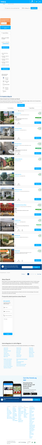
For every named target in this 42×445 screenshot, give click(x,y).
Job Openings (9, 412)
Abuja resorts (31, 356)
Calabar (25, 410)
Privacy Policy (9, 413)
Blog (7, 408)
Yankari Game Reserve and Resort (31, 415)
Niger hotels (6, 356)
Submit (8, 333)
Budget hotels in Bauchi (8, 359)
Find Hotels (34, 8)
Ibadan (25, 415)
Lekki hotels (31, 349)
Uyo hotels (18, 353)
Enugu (25, 412)
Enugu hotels (18, 356)
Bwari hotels (31, 350)
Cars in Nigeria (15, 420)
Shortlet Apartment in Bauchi (5, 27)
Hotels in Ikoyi (20, 412)
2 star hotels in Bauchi (7, 360)
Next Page (39, 274)
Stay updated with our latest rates (5, 20)
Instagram (14, 410)
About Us (8, 410)
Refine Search (5, 47)
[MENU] (40, 2)
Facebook (14, 408)
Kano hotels (18, 350)
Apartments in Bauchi (7, 367)
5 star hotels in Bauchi (7, 364)
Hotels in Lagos (20, 407)
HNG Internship (9, 418)
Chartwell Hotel (32, 408)
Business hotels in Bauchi (8, 366)
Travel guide (15, 414)
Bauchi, (16, 114)
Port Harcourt (26, 413)
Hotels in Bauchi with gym (20, 365)
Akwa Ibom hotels (7, 355)
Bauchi (18, 114)
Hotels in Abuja (20, 411)
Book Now (38, 122)
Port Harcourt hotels (7, 350)
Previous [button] (0, 118)
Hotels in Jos (20, 421)
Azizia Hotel (31, 433)
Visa (7, 407)
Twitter (14, 407)
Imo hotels (5, 352)
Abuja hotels (6, 349)
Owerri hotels (18, 349)
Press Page (9, 411)
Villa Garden (31, 428)
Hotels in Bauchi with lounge (21, 364)
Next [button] (13, 118)
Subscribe (8, 23)
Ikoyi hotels (31, 353)
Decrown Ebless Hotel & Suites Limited (32, 419)
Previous (23, 274)
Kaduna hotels (18, 355)
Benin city (25, 414)
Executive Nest (32, 429)
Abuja (25, 408)
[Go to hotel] (7, 117)
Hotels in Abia (20, 420)
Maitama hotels (31, 352)
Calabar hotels (6, 353)
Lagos (25, 411)
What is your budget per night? (5, 38)
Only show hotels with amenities (5, 75)
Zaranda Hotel (31, 407)
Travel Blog (14, 411)
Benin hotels (18, 352)
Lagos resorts (31, 355)
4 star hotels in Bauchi (7, 363)
